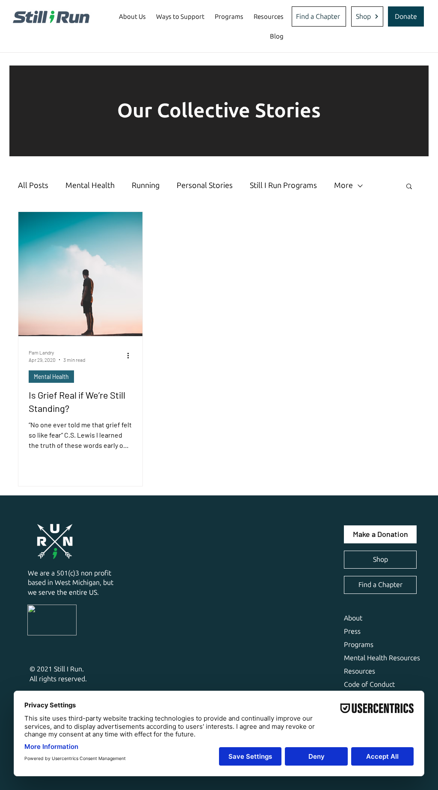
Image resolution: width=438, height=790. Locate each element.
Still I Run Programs (283, 185)
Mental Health (90, 185)
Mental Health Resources (382, 658)
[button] (132, 17)
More (343, 185)
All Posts (33, 185)
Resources (359, 671)
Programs (358, 645)
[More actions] (131, 355)
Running (146, 185)
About (353, 618)
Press (352, 631)
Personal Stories (205, 185)
